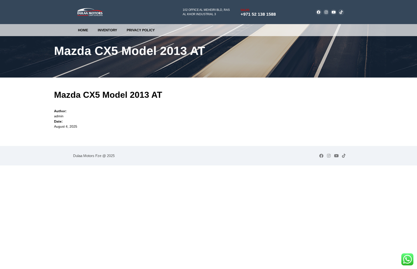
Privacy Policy (141, 30)
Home (83, 30)
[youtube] (334, 12)
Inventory (107, 30)
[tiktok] (341, 12)
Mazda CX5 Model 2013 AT (108, 95)
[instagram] (326, 12)
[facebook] (319, 12)
